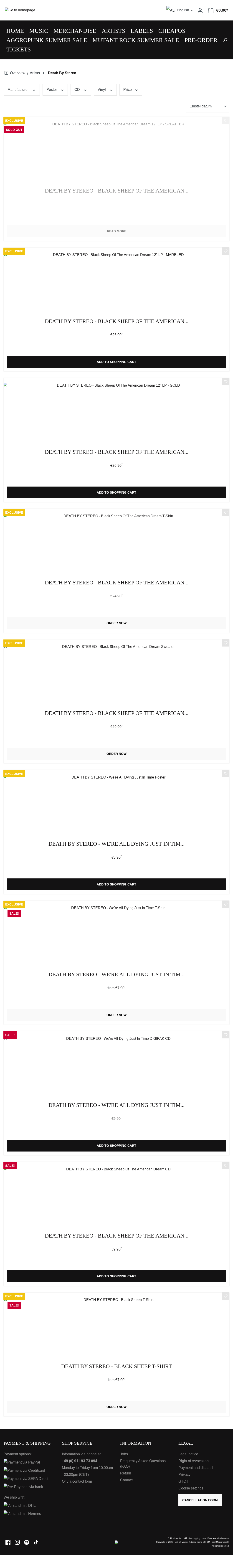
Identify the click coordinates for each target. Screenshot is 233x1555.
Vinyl (102, 89)
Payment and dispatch (196, 1468)
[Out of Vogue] (116, 1542)
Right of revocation (193, 1461)
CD (77, 89)
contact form (82, 1481)
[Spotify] (27, 1542)
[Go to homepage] (58, 10)
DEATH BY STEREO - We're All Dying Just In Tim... (116, 844)
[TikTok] (35, 1542)
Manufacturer (19, 89)
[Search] (225, 40)
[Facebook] (8, 1542)
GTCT (183, 1481)
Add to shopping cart (116, 362)
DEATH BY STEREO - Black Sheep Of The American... (116, 191)
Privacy (184, 1474)
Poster (52, 89)
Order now (116, 623)
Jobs (124, 1454)
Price (128, 89)
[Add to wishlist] (225, 121)
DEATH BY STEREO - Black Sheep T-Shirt (116, 1366)
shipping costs (199, 1538)
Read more (116, 231)
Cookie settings (190, 1488)
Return (125, 1473)
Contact (126, 1480)
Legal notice (188, 1454)
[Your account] (200, 10)
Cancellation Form (200, 1500)
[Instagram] (17, 1542)
